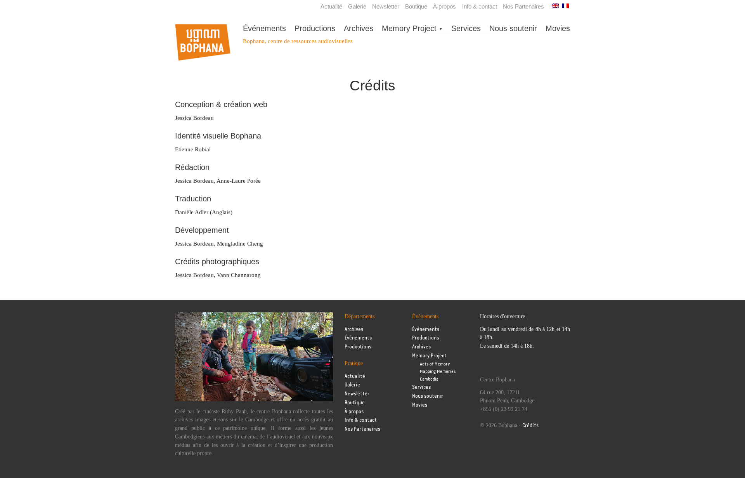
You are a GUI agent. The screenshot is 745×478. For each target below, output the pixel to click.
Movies (558, 28)
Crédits (530, 425)
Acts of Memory (435, 364)
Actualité (331, 6)
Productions (315, 28)
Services (466, 28)
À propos (444, 6)
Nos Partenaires (523, 6)
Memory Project (409, 28)
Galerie (357, 6)
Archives (358, 28)
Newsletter (385, 6)
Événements (264, 28)
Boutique (416, 6)
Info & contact (479, 6)
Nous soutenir (513, 28)
